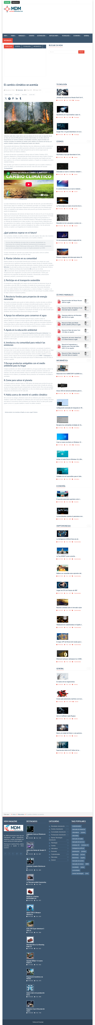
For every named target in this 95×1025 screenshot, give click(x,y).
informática (75, 832)
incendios (17, 94)
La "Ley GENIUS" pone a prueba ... (66, 556)
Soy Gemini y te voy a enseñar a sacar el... (68, 115)
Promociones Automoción (58, 835)
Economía (76, 36)
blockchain (75, 858)
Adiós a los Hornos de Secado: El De (36, 851)
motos (82, 867)
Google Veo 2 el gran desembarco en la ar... (69, 132)
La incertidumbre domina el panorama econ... (69, 516)
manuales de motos (77, 864)
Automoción (41, 36)
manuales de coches (78, 861)
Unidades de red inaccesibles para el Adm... (69, 476)
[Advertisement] (62, 19)
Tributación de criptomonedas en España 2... (69, 625)
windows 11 (84, 845)
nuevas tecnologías (77, 873)
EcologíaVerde (8, 168)
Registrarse (15, 2)
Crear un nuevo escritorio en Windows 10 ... (69, 442)
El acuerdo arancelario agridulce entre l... (68, 499)
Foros (13, 36)
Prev (88, 141)
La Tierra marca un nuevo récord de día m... (69, 206)
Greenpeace (47, 356)
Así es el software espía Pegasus (66, 716)
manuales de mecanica (78, 829)
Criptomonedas (77, 542)
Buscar (81, 52)
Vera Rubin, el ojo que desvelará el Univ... (68, 155)
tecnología (75, 854)
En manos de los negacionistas (65, 682)
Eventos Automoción (57, 829)
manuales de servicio (78, 842)
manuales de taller (77, 839)
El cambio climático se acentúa (21, 85)
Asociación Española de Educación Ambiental (35, 333)
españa (83, 858)
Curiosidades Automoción (58, 832)
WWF (40, 356)
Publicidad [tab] (8, 46)
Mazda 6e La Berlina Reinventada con (32, 897)
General (86, 36)
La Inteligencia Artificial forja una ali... (67, 539)
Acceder (7, 2)
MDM (5, 36)
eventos (83, 851)
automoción (75, 851)
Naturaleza (7, 40)
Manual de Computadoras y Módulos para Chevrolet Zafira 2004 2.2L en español (70, 346)
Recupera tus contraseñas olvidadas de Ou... (69, 425)
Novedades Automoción (58, 826)
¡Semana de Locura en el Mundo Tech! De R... (70, 98)
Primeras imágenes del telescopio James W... (69, 257)
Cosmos (75, 157)
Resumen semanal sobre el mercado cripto (69, 608)
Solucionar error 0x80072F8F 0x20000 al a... (69, 374)
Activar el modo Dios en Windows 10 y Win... (69, 459)
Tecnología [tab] (27, 46)
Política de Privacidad (38, 1022)
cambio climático (9, 94)
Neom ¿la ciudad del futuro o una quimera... (69, 733)
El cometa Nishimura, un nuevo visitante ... (69, 189)
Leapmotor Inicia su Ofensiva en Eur (36, 835)
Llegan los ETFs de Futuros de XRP (66, 590)
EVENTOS (31, 36)
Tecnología (66, 36)
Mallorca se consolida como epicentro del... (69, 573)
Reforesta (6, 267)
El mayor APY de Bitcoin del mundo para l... (69, 642)
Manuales (22, 36)
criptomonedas (76, 826)
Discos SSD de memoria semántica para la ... (69, 391)
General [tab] (17, 46)
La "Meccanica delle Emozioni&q (36, 882)
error (87, 873)
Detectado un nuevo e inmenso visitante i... (69, 172)
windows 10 (75, 845)
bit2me (83, 854)
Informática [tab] (37, 46)
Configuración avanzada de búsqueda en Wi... (69, 408)
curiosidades (76, 870)
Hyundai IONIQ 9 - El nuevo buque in (34, 962)
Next (90, 141)
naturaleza (24, 94)
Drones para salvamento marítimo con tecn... (69, 699)
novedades (75, 867)
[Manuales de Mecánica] (14, 9)
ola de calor (32, 94)
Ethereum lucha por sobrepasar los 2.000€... (69, 659)
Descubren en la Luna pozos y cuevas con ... (69, 223)
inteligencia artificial (78, 848)
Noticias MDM (53, 36)
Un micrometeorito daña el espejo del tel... (69, 240)
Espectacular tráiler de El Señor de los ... (68, 750)
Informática (76, 376)
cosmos (83, 832)
